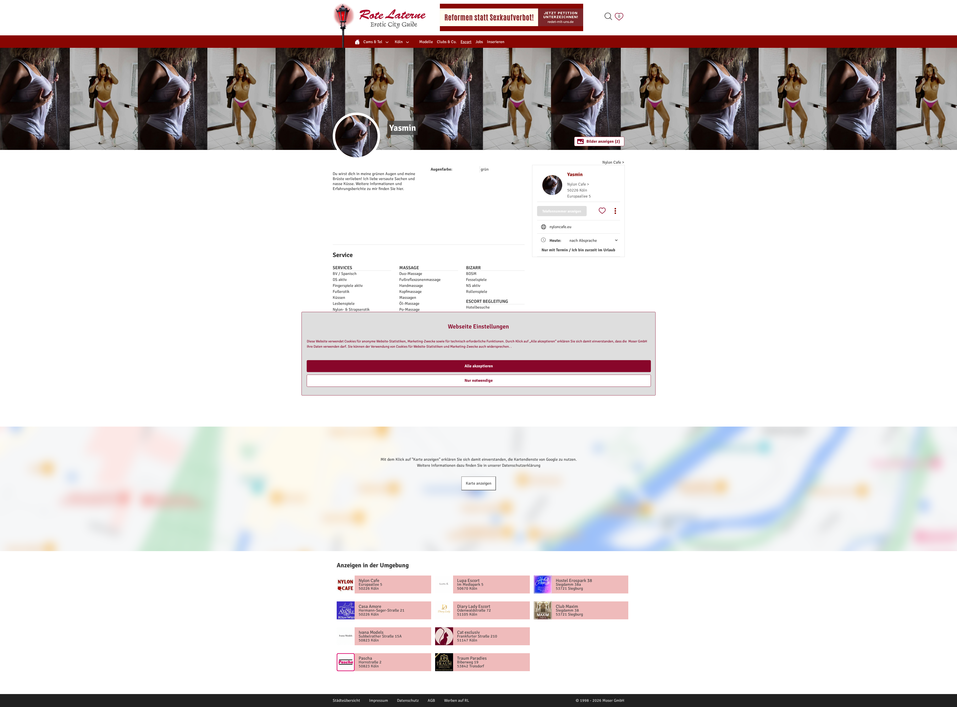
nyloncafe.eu (560, 226)
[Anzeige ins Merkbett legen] (602, 211)
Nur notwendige (479, 380)
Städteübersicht (346, 700)
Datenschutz (408, 700)
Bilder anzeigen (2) (603, 141)
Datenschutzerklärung (521, 465)
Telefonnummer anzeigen (561, 211)
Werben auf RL (456, 700)
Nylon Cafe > (613, 162)
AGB (431, 700)
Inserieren (495, 41)
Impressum (378, 700)
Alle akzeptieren (479, 366)
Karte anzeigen (478, 483)
